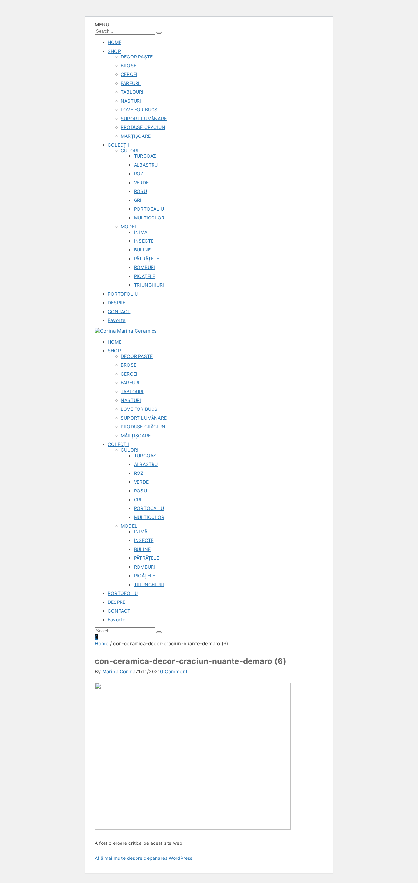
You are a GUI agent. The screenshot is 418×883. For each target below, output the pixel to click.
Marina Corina (119, 671)
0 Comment (173, 671)
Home (102, 643)
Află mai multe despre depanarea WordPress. (144, 858)
